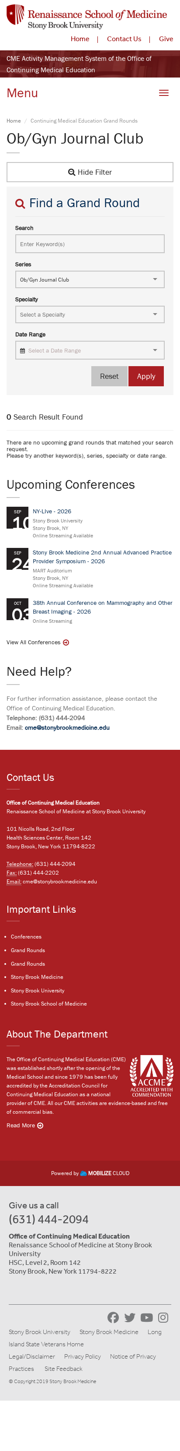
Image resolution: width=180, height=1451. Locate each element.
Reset (109, 376)
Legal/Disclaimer (32, 1356)
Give (166, 38)
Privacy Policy (82, 1356)
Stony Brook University (37, 990)
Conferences (26, 936)
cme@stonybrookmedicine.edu (67, 727)
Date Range (30, 334)
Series (23, 264)
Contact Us (124, 38)
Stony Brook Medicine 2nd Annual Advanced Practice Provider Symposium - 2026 (102, 556)
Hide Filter (94, 172)
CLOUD (108, 1173)
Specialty (26, 299)
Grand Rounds (28, 950)
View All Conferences (34, 642)
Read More (21, 1125)
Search (24, 228)
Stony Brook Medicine (37, 977)
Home (80, 38)
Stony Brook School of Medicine (49, 1003)
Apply (146, 376)
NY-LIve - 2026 (52, 511)
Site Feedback (64, 1369)
